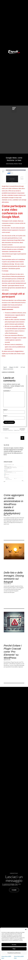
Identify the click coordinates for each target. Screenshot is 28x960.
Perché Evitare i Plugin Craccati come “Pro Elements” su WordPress (13, 651)
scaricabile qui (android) (15, 271)
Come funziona (9, 163)
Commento (7, 390)
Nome (5, 409)
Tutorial (20, 163)
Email (5, 415)
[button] (26, 929)
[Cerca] (22, 438)
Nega (14, 948)
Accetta (14, 944)
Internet (16, 163)
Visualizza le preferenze (14, 953)
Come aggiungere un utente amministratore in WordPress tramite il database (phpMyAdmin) (14, 504)
